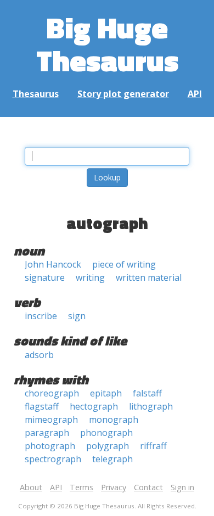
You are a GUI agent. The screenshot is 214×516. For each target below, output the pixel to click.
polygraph (107, 446)
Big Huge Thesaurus (107, 43)
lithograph (151, 406)
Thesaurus (36, 94)
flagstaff (42, 406)
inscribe (41, 316)
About (31, 487)
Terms (81, 487)
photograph (50, 446)
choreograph (52, 393)
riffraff (153, 446)
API (195, 94)
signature (45, 277)
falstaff (147, 393)
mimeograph (51, 419)
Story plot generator (123, 94)
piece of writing (124, 264)
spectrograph (53, 459)
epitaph (106, 393)
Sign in (182, 487)
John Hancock (53, 264)
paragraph (47, 433)
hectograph (94, 406)
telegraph (112, 459)
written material (149, 277)
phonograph (106, 433)
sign (77, 316)
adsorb (39, 355)
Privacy (113, 487)
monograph (113, 419)
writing (90, 277)
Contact (148, 487)
